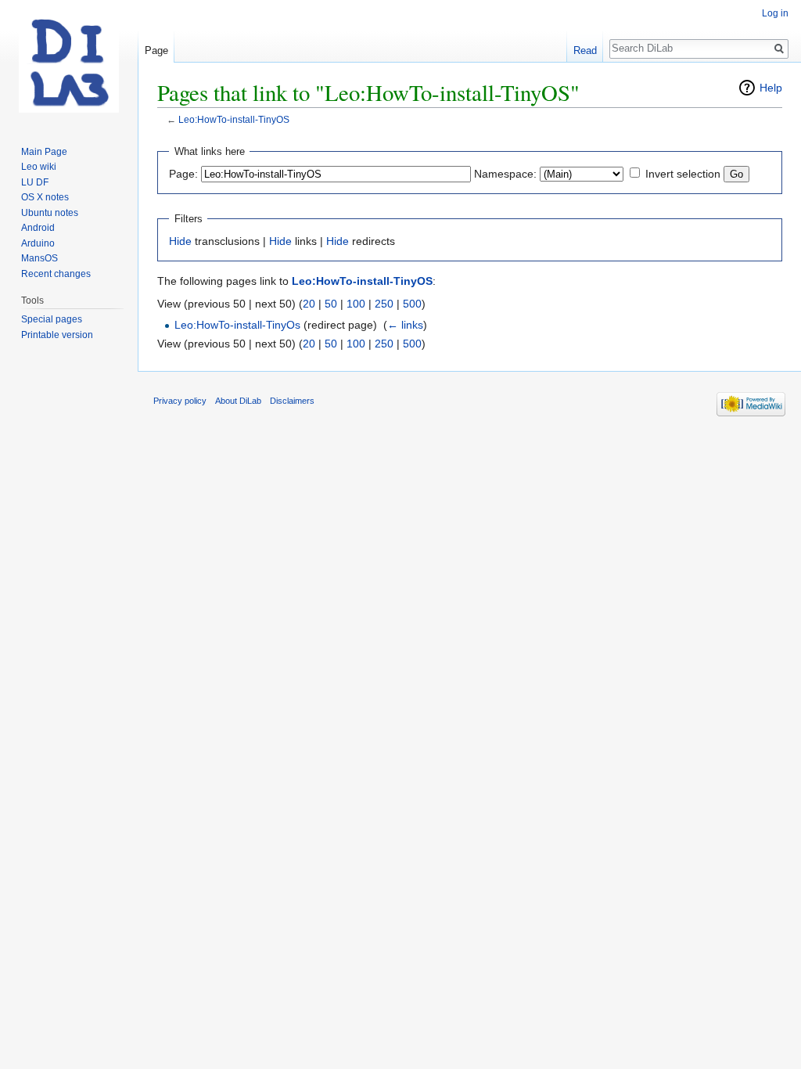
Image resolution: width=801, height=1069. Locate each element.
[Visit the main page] (68, 62)
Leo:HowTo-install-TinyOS (233, 119)
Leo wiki (38, 166)
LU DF (34, 182)
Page (156, 50)
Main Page (44, 151)
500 (412, 303)
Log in (775, 13)
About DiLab (238, 400)
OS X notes (45, 197)
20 (309, 303)
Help (771, 87)
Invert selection (682, 173)
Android (38, 227)
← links (405, 325)
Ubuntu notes (49, 212)
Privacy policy (180, 400)
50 (331, 303)
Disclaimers (292, 400)
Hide (180, 241)
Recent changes (56, 273)
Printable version (57, 334)
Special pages (51, 319)
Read (585, 50)
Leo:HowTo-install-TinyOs (237, 325)
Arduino (38, 243)
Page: (183, 173)
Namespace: (505, 173)
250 (384, 303)
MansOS (39, 258)
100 (356, 303)
